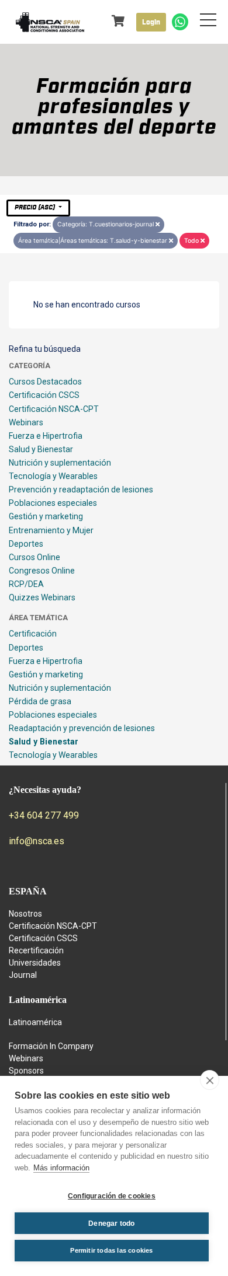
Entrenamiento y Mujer (51, 530)
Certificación (33, 633)
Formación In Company (51, 1046)
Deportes (26, 543)
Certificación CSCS (44, 395)
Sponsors (26, 1070)
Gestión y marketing (46, 516)
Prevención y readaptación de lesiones (81, 489)
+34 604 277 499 (44, 815)
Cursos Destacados (45, 381)
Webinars (26, 422)
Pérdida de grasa (40, 701)
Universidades (35, 962)
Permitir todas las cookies (111, 1250)
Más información (61, 1167)
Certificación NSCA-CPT (54, 409)
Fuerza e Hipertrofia (45, 436)
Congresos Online (42, 570)
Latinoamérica (35, 1022)
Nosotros (25, 913)
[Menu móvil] (208, 22)
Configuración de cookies (112, 1196)
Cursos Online (34, 557)
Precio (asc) (36, 207)
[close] (209, 1080)
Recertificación (36, 950)
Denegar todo (111, 1223)
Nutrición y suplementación (60, 462)
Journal (23, 975)
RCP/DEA (26, 584)
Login (151, 22)
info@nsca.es (36, 841)
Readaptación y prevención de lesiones (82, 728)
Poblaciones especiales (53, 503)
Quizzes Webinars (42, 597)
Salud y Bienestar (41, 449)
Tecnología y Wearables (53, 476)
